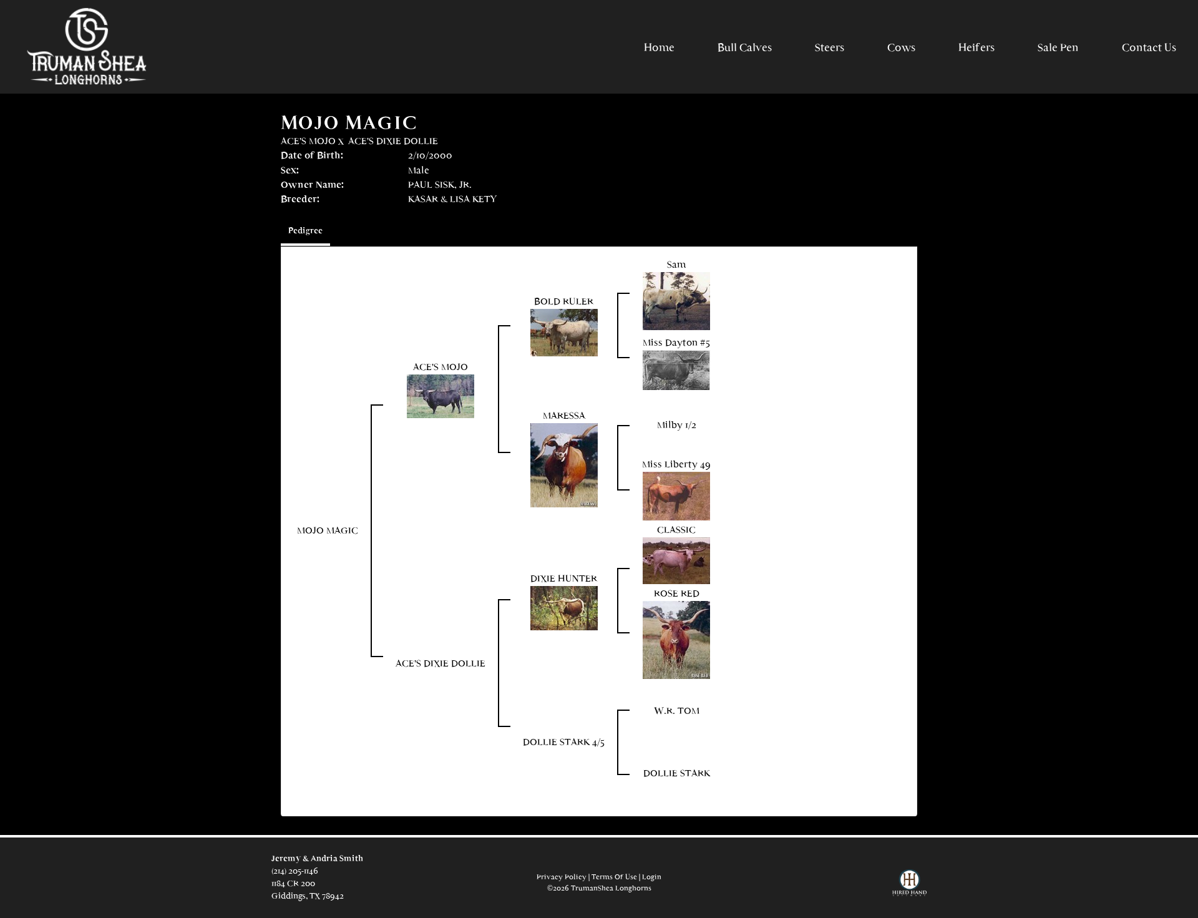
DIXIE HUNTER (563, 578)
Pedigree (305, 230)
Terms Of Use (614, 876)
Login (651, 876)
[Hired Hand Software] (909, 888)
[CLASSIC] (676, 559)
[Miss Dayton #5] (676, 368)
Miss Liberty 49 (676, 464)
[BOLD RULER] (564, 331)
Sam (676, 264)
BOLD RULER (563, 301)
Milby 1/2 (676, 425)
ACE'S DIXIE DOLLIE (393, 141)
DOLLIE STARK (676, 773)
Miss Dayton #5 (676, 342)
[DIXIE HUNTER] (564, 607)
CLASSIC (676, 529)
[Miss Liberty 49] (676, 495)
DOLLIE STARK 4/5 (564, 742)
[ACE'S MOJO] (440, 395)
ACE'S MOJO (308, 141)
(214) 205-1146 (294, 871)
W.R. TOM (676, 710)
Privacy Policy (562, 876)
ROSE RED (676, 593)
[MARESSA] (564, 464)
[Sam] (676, 300)
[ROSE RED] (676, 639)
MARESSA (564, 415)
